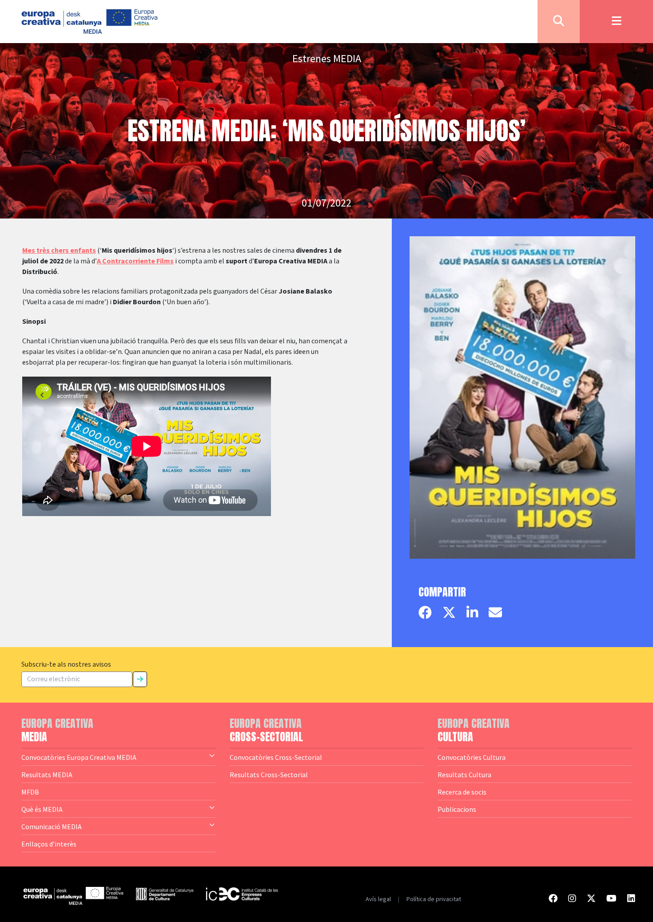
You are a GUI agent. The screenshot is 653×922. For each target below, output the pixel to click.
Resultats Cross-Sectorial (269, 774)
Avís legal (378, 899)
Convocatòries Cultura (472, 757)
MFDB (30, 791)
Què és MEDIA (42, 809)
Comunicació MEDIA (51, 826)
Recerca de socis (462, 791)
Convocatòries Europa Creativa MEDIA (78, 757)
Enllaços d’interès (48, 843)
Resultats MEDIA (46, 774)
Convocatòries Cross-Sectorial (276, 757)
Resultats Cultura (464, 774)
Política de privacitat (433, 899)
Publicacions (457, 809)
